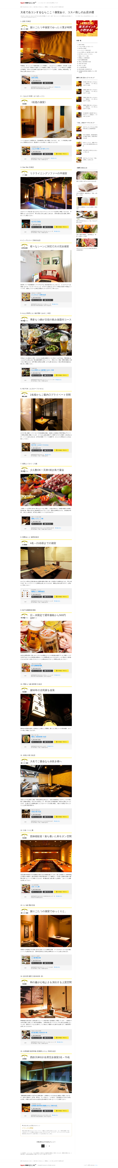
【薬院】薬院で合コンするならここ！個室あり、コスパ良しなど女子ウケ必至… (90, 91)
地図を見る (58, 87)
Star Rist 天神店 (82, 48)
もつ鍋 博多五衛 (82, 67)
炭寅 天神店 (81, 44)
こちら (96, 1165)
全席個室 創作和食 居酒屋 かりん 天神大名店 (39, 1051)
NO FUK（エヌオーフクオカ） (86, 54)
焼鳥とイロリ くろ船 (83, 56)
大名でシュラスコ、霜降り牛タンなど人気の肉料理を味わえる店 (90, 144)
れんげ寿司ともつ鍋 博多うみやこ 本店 (88, 52)
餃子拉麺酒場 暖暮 (83, 59)
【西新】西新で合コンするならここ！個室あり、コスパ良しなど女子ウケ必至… (90, 107)
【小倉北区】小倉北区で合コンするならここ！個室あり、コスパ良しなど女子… (90, 114)
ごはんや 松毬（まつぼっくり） (86, 46)
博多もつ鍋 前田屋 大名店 (85, 61)
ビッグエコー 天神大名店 (85, 50)
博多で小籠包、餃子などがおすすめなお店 (86, 181)
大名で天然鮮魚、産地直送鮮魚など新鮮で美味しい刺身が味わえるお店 (90, 136)
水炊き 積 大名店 (83, 63)
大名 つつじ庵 (82, 65)
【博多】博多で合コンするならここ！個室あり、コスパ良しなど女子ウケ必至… (90, 99)
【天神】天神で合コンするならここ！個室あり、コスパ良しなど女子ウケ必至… (90, 83)
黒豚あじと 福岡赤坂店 (84, 57)
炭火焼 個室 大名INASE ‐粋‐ (85, 69)
